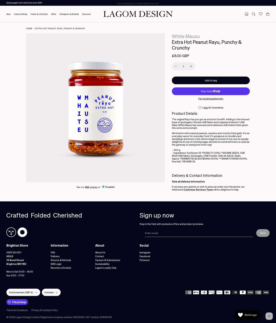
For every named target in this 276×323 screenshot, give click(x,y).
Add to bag (211, 80)
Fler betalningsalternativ (210, 98)
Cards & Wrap (20, 14)
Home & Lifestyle (39, 14)
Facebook (145, 256)
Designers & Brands (69, 14)
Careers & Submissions (107, 260)
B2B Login (56, 263)
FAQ (53, 252)
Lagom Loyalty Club (105, 267)
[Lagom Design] (138, 14)
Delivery (55, 256)
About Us (100, 252)
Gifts (53, 14)
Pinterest (145, 260)
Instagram (145, 252)
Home (29, 28)
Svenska (49, 292)
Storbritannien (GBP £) (21, 292)
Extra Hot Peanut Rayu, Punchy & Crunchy (60, 28)
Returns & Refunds (61, 260)
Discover (86, 14)
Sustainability (102, 263)
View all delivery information (188, 181)
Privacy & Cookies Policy (44, 310)
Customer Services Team (198, 189)
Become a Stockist (61, 267)
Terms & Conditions (17, 310)
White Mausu (186, 36)
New (8, 14)
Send (263, 232)
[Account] (246, 14)
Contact (99, 256)
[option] (95, 107)
